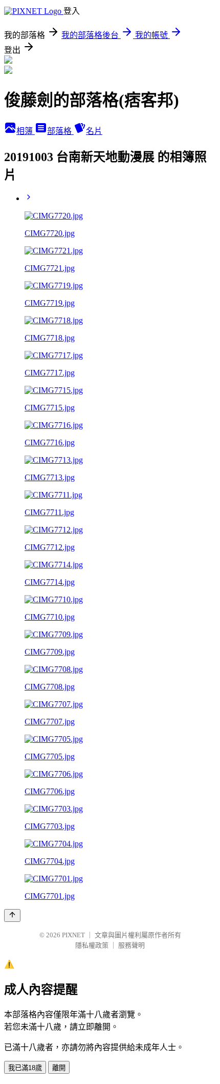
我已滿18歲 (25, 1068)
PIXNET (73, 935)
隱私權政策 (91, 945)
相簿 (25, 131)
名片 (94, 131)
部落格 (60, 131)
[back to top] (12, 915)
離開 (58, 1068)
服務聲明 (131, 945)
